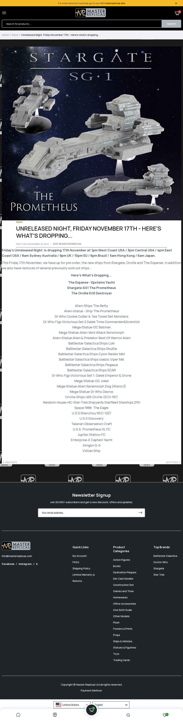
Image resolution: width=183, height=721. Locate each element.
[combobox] (72, 704)
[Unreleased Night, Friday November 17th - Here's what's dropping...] (91, 133)
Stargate (159, 568)
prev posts (11, 462)
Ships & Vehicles (122, 641)
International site (115, 3)
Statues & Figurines (124, 647)
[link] (18, 715)
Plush (116, 622)
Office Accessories (124, 603)
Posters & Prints (122, 628)
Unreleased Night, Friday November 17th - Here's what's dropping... (88, 232)
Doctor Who (161, 562)
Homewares (120, 597)
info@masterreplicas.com (17, 556)
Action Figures (121, 559)
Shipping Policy (81, 568)
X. (37, 564)
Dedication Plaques (124, 572)
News (15, 35)
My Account (80, 556)
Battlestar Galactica (165, 556)
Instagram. (25, 564)
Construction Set (123, 585)
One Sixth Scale (122, 610)
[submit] (140, 513)
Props (116, 635)
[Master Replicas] (90, 13)
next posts (172, 462)
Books (117, 566)
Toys (116, 653)
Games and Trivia (123, 591)
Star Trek (159, 574)
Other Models (121, 616)
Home (5, 35)
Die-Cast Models (123, 578)
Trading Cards (121, 660)
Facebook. (8, 564)
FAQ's (76, 562)
